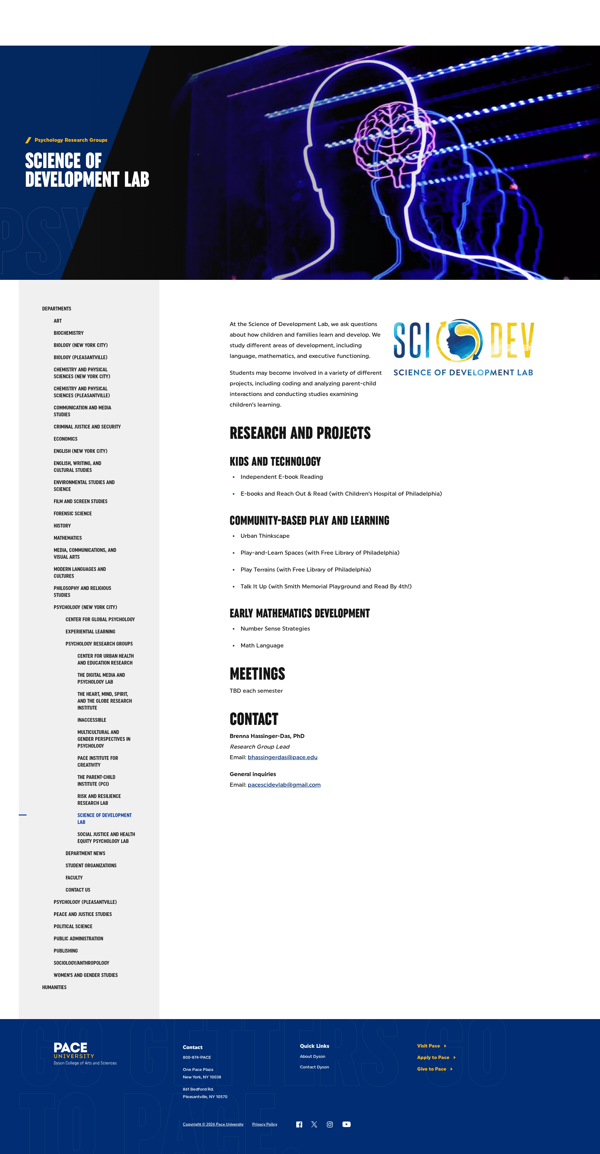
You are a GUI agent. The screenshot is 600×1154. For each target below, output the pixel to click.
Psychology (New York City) (85, 607)
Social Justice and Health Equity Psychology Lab (106, 837)
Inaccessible (92, 720)
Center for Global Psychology (100, 619)
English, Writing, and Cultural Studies (77, 466)
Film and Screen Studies (81, 501)
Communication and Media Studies (82, 411)
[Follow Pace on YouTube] (346, 1124)
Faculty (74, 878)
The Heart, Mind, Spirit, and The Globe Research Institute (105, 701)
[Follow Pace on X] (314, 1124)
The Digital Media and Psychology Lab (101, 678)
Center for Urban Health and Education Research (106, 659)
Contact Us (78, 890)
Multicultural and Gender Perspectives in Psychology (104, 739)
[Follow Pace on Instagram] (329, 1124)
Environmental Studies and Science (84, 485)
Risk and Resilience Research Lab (99, 799)
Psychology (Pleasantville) (85, 902)
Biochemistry (69, 333)
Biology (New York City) (81, 345)
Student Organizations (91, 866)
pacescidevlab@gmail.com (284, 784)
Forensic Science (73, 514)
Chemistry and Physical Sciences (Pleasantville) (82, 392)
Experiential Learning (90, 632)
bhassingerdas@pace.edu (283, 757)
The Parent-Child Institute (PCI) (96, 780)
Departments (56, 309)
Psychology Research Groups (71, 140)
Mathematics (68, 538)
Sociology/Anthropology (81, 963)
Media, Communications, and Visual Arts (85, 553)
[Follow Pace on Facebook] (299, 1124)
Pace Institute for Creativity (98, 761)
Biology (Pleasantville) (81, 357)
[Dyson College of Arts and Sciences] (101, 1055)
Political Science (73, 926)
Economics (66, 439)
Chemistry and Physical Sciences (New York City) (82, 373)
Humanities (54, 987)
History (62, 526)
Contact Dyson (314, 1067)
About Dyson (312, 1056)
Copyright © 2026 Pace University (213, 1124)
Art (58, 321)
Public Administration (78, 939)
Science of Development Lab (105, 818)
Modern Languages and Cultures (80, 572)
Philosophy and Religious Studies (82, 591)
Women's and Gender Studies (86, 975)
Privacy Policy (264, 1124)
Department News (85, 853)
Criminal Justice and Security (87, 427)
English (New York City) (81, 451)
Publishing (66, 951)
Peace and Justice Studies (83, 914)
